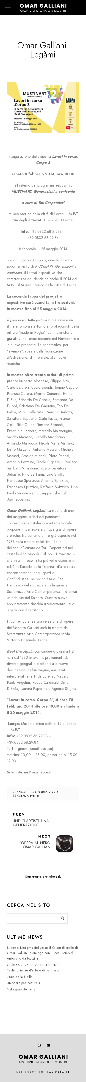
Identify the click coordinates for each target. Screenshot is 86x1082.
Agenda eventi (28, 795)
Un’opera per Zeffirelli (23, 983)
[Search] (61, 917)
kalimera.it (58, 1072)
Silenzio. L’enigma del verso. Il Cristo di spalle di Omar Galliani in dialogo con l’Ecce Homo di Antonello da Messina (42, 953)
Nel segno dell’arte (21, 989)
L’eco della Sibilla (20, 977)
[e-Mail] (49, 1046)
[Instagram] (40, 1046)
